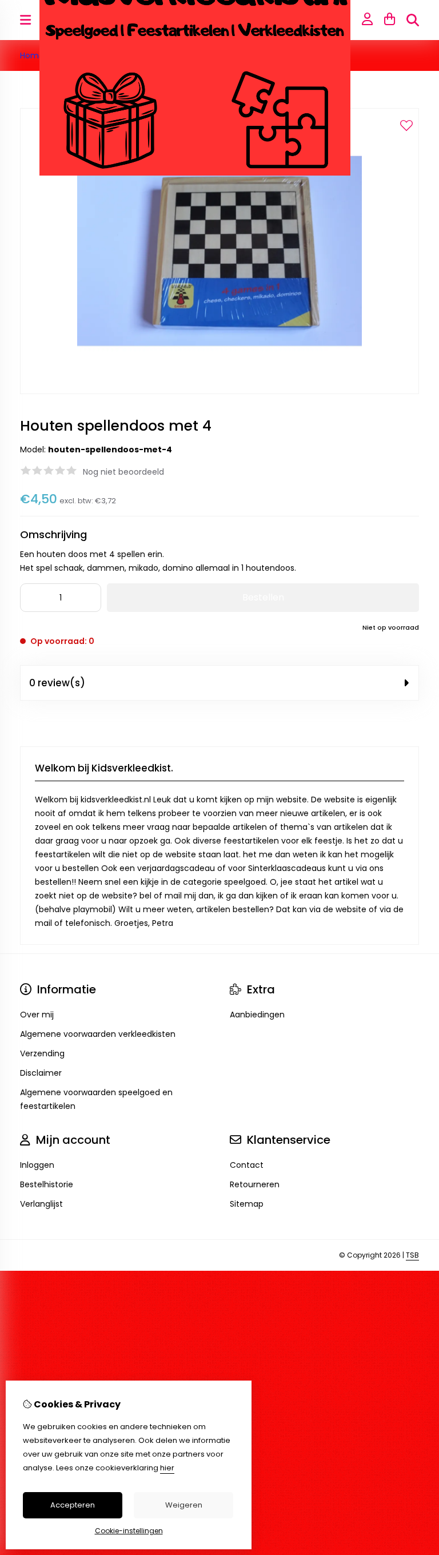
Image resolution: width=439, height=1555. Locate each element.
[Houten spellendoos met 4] (219, 391)
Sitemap (247, 1204)
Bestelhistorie (46, 1184)
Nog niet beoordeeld (123, 472)
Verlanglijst (41, 1204)
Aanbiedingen (257, 1014)
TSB (412, 1255)
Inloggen (37, 1165)
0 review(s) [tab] (57, 683)
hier (167, 1467)
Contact (247, 1165)
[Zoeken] (412, 20)
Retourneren (255, 1184)
